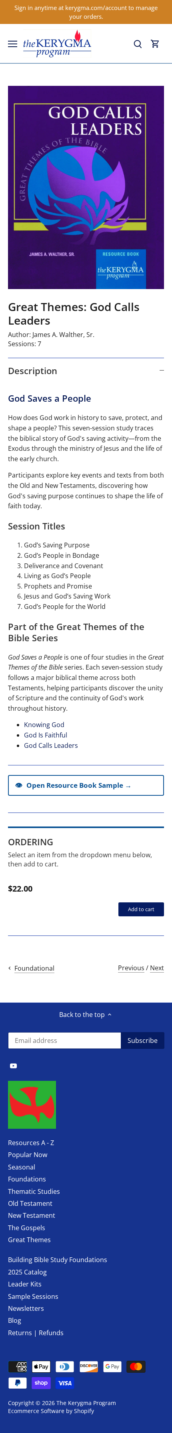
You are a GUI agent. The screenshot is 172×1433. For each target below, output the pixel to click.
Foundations (27, 1179)
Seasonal (21, 1167)
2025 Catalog (27, 1272)
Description (32, 371)
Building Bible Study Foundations (57, 1259)
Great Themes (29, 1239)
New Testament (31, 1215)
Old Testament (30, 1203)
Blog (14, 1320)
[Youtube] (13, 1065)
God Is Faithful (45, 735)
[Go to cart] (155, 44)
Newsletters (26, 1308)
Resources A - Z (31, 1142)
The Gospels (26, 1227)
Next (157, 967)
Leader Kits (25, 1284)
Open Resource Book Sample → (73, 785)
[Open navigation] (12, 44)
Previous (131, 967)
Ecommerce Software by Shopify (51, 1411)
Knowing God (44, 724)
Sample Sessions (33, 1296)
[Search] (137, 44)
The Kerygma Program (86, 1403)
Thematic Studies (34, 1191)
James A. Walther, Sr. (63, 334)
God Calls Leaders (51, 745)
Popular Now (27, 1154)
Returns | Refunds (36, 1332)
